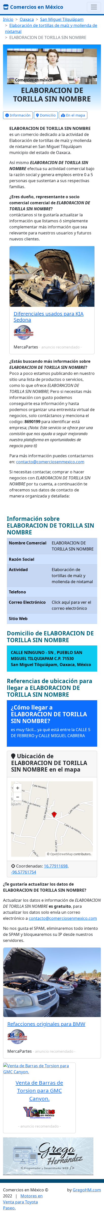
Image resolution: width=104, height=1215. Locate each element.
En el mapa (75, 115)
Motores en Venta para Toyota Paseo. (23, 1202)
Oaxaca (27, 19)
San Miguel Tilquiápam (62, 19)
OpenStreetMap (61, 854)
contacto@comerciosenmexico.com (50, 462)
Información (20, 115)
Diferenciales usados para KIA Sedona (49, 316)
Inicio (8, 19)
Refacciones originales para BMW (46, 1024)
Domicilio (47, 115)
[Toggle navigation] (94, 7)
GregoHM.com (87, 1190)
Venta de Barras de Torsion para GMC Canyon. (39, 1090)
